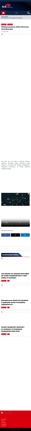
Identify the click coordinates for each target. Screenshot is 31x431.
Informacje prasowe (6, 399)
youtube (3, 422)
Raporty (3, 384)
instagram (4, 424)
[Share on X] (15, 235)
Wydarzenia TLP (5, 397)
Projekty (3, 386)
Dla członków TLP (6, 402)
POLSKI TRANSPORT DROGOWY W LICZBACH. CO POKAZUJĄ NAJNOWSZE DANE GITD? (12, 329)
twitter (3, 420)
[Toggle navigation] (16, 13)
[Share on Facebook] (5, 235)
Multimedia (4, 404)
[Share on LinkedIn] (25, 235)
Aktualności (4, 16)
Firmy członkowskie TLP (7, 382)
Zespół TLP (4, 387)
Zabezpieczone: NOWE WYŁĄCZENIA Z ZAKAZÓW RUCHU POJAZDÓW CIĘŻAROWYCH (14, 302)
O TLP (3, 381)
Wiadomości (4, 379)
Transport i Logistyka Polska (11, 428)
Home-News (10, 24)
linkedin (3, 425)
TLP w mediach (5, 401)
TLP (8, 280)
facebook (3, 419)
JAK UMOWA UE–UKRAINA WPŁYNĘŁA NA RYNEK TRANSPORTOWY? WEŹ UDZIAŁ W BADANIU (15, 276)
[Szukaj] (28, 249)
